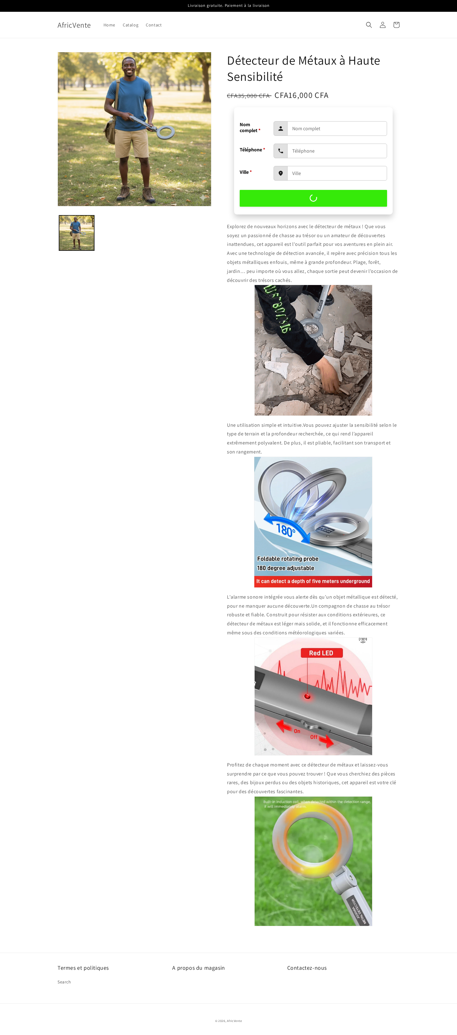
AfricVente (234, 1021)
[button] (369, 25)
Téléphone (252, 150)
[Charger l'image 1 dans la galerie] (76, 233)
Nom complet (250, 127)
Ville (246, 172)
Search (64, 982)
